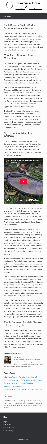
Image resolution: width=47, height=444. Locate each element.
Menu (9, 16)
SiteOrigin (22, 439)
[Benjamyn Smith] (23, 5)
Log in (5, 422)
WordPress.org (8, 431)
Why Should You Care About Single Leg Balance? (20, 377)
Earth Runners (36, 69)
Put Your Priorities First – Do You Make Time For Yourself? (23, 380)
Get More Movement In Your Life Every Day (18, 383)
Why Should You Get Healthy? (14, 386)
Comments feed (8, 428)
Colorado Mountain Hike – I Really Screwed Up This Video (23, 389)
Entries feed (7, 425)
